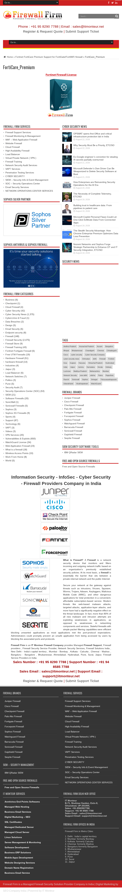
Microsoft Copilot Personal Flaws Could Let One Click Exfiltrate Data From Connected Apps (95, 220)
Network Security (70, 375)
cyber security (76, 355)
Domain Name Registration (19, 868)
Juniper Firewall (72, 398)
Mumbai (106, 371)
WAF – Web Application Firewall (21, 139)
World (8, 460)
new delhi (83, 375)
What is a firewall (13, 449)
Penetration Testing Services (19, 172)
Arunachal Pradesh (86, 346)
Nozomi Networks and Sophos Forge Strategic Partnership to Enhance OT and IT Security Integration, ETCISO (95, 247)
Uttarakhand (68, 384)
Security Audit (12, 387)
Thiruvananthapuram (109, 379)
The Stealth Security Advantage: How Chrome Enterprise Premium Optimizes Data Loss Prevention (95, 233)
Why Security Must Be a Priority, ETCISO (93, 145)
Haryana (82, 363)
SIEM (8, 394)
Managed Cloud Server (17, 832)
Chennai (100, 350)
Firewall (9, 336)
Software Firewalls (14, 398)
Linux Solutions (13, 837)
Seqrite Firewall (72, 438)
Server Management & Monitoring (23, 842)
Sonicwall (75, 379)
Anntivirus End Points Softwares (22, 801)
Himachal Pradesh (95, 363)
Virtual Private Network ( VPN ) (20, 158)
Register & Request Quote (43, 31)
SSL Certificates (13, 822)
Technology (11, 424)
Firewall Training (13, 161)
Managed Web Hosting (17, 806)
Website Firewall (13, 143)
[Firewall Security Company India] (32, 15)
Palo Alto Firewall (72, 409)
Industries (10, 365)
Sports (8, 416)
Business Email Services (18, 812)
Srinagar (94, 379)
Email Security (12, 329)
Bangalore (109, 346)
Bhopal (66, 350)
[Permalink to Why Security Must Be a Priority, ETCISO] (67, 148)
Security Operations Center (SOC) (22, 391)
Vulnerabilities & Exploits (17, 438)
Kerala (100, 367)
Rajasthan (109, 375)
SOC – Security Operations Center (22, 183)
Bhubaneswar (77, 350)
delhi (94, 359)
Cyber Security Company (95, 355)
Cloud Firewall (12, 147)
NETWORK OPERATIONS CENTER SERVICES (29, 191)
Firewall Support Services (18, 132)
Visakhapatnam (82, 384)
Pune (8, 383)
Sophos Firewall (72, 420)
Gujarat (73, 363)
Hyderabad (109, 363)
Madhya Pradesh (80, 371)
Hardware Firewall (14, 358)
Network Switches (14, 376)
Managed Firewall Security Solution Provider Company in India (58, 884)
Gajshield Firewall (73, 434)
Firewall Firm (10, 884)
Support (9, 420)
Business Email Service (17, 873)
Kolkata (108, 367)
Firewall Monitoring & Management (23, 136)
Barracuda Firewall (73, 427)
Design (8, 325)
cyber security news (71, 359)
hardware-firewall (14, 362)
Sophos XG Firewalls (15, 413)
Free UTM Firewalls (15, 354)
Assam (99, 346)
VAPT (8, 427)
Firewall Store (12, 343)
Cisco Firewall (71, 401)
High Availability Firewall (17, 150)
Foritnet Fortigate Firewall (18, 351)
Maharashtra (95, 371)
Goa (65, 363)
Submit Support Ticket (82, 31)
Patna (100, 375)
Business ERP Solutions (18, 852)
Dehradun (86, 359)
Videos (8, 431)
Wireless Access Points (16, 453)
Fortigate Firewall (73, 412)
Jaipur (8, 369)
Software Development (17, 847)
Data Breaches (12, 321)
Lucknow (67, 371)
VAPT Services (12, 169)
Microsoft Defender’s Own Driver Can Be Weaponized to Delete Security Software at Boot (94, 171)
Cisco (66, 355)
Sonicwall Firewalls (14, 405)
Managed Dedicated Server (19, 827)
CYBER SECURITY (15, 176)
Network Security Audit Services (21, 165)
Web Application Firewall (17, 446)
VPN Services (12, 435)
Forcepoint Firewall (73, 416)
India (65, 367)
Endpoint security (14, 332)
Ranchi (66, 379)
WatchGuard (96, 384)
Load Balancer (12, 154)
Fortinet (111, 359)
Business (9, 299)
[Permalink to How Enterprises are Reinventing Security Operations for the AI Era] (67, 185)
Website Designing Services (20, 862)
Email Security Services (17, 187)
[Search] (116, 16)
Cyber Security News (15, 314)
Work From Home (14, 457)
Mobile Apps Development (19, 857)
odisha (92, 375)
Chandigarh (89, 350)
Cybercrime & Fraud (15, 318)
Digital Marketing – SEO (17, 817)
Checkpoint (11, 303)
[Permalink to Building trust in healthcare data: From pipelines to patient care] (67, 208)
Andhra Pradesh (70, 346)
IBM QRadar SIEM (73, 452)
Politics (8, 380)
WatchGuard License (15, 442)
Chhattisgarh (112, 350)
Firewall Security (13, 340)
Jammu (81, 367)
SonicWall (10, 402)
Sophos (9, 409)
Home (9, 57)
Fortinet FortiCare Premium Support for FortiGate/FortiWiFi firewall (48, 57)
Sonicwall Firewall (73, 431)
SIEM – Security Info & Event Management (26, 180)
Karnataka (91, 367)
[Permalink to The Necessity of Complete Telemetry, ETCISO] (67, 197)
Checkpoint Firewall (74, 405)
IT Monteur (48, 890)
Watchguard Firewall (74, 423)
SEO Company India (14, 890)
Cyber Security (12, 310)
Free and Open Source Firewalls (78, 466)
